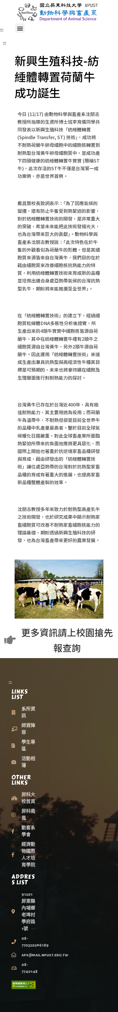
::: (1, 29)
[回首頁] (59, 11)
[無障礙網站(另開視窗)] (23, 985)
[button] (20, 28)
